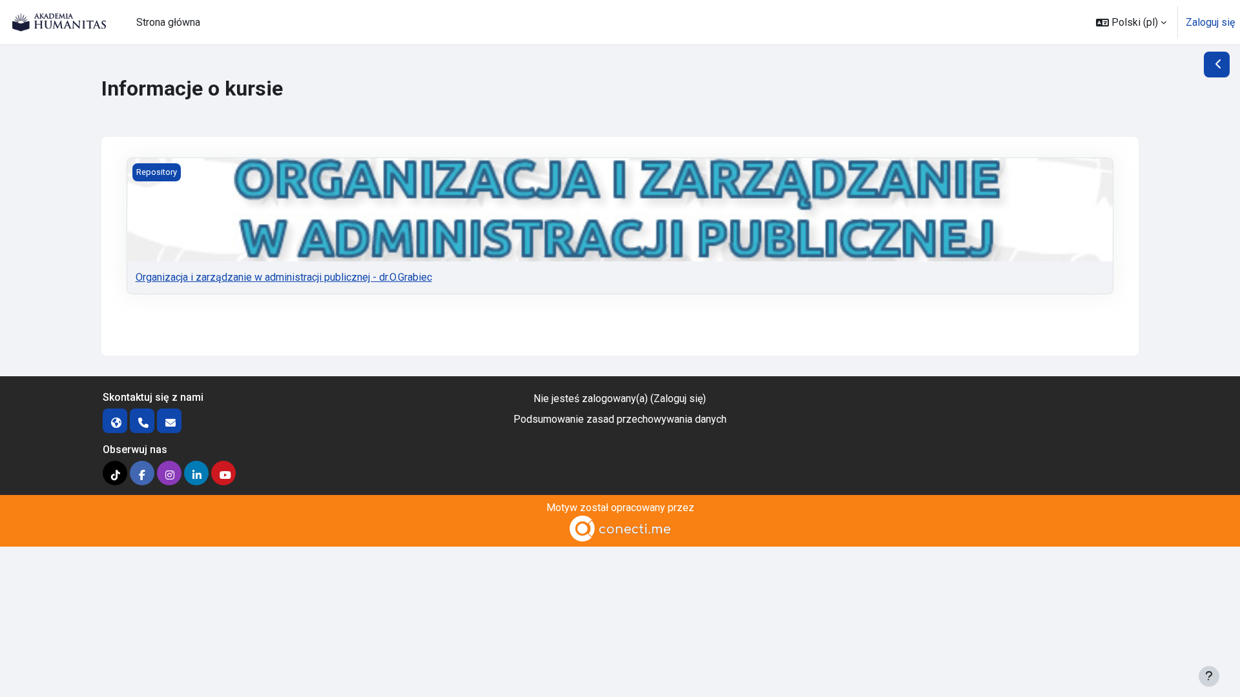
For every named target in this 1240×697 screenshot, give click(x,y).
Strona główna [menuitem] (168, 22)
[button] (1131, 22)
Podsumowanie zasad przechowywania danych (620, 419)
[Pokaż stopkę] (1209, 676)
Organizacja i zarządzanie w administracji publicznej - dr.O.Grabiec (284, 277)
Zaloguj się (1210, 22)
